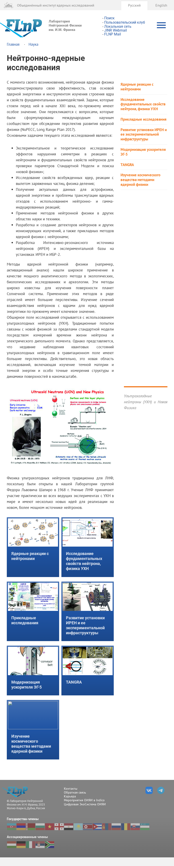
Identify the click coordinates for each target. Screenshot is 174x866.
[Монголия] (106, 826)
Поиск (109, 18)
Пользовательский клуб (124, 22)
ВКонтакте (149, 790)
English (161, 5)
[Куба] (97, 826)
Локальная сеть (117, 26)
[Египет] (68, 826)
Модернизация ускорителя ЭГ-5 (143, 152)
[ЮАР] (49, 844)
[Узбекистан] (144, 826)
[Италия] (30, 844)
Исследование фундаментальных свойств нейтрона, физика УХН (143, 104)
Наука (33, 44)
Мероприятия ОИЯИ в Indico (84, 800)
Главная (13, 44)
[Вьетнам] (49, 826)
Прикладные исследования (144, 119)
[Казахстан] (78, 826)
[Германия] (21, 844)
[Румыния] (125, 826)
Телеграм (160, 790)
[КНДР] (87, 826)
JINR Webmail (115, 30)
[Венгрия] (11, 844)
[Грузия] (59, 826)
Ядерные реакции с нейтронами (137, 87)
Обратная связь (75, 792)
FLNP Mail (112, 34)
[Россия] (116, 826)
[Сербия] (40, 844)
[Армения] (21, 826)
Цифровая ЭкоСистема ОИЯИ (85, 804)
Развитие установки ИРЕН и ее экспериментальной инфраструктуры (144, 134)
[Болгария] (40, 826)
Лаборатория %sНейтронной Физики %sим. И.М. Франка (16, 792)
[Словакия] (135, 826)
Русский (134, 5)
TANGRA (127, 164)
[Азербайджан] (11, 826)
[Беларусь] (30, 826)
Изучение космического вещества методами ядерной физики (140, 180)
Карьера (70, 796)
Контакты (70, 788)
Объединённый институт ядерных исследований (55, 5)
